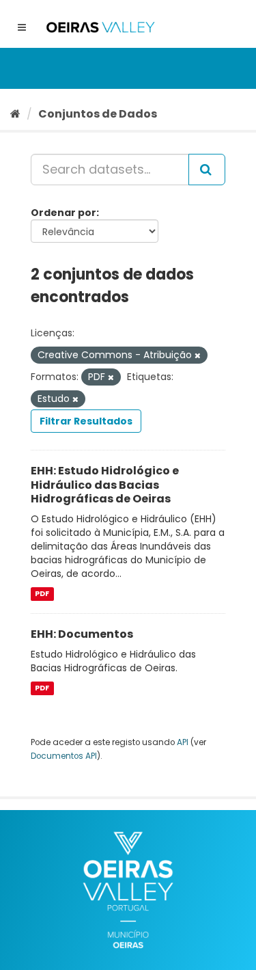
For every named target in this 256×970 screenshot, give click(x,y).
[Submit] (206, 169)
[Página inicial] (15, 114)
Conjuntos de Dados (97, 114)
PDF (42, 594)
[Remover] (198, 355)
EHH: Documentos (82, 634)
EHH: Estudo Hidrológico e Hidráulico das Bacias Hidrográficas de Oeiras (105, 485)
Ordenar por (63, 212)
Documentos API (64, 756)
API (182, 742)
